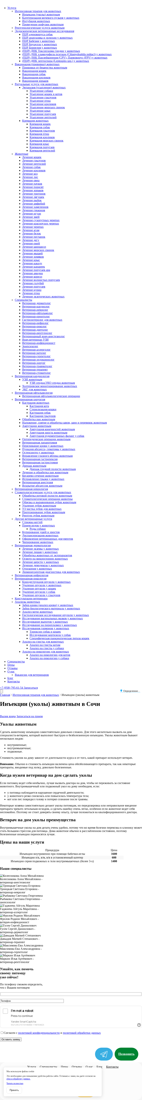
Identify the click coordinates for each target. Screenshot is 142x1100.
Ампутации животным (36, 426)
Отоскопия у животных (37, 568)
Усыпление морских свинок (47, 107)
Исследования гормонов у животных (45, 628)
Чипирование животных (37, 542)
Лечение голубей (33, 283)
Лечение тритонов (33, 193)
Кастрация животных (35, 402)
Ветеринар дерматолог (36, 303)
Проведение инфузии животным (43, 24)
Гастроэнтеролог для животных (42, 319)
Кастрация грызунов (43, 416)
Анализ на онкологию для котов (50, 654)
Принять (14, 1090)
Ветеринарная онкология (30, 578)
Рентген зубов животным (38, 515)
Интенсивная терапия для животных (38, 11)
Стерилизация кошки (43, 409)
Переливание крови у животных (42, 445)
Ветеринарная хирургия (30, 399)
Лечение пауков (32, 183)
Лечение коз (30, 173)
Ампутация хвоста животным (48, 432)
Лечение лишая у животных (40, 552)
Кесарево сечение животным (40, 475)
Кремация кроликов (42, 137)
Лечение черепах (33, 226)
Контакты (13, 681)
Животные (21, 153)
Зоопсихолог (30, 346)
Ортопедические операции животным (46, 439)
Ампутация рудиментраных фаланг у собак (57, 435)
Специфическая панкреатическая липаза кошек (59, 638)
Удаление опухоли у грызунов (41, 595)
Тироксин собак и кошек (45, 631)
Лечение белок (31, 233)
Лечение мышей (32, 253)
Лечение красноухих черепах (40, 223)
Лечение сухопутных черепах (41, 220)
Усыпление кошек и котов (46, 94)
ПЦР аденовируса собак (37, 34)
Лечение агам (30, 230)
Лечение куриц (31, 289)
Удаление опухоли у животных (41, 585)
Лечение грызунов (34, 160)
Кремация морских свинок (46, 140)
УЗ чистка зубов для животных (42, 508)
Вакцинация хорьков (35, 80)
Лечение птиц (31, 293)
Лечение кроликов (33, 170)
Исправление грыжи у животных (43, 479)
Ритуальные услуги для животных (36, 84)
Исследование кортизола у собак (50, 635)
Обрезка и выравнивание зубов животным (49, 502)
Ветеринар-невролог (35, 309)
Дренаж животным (34, 465)
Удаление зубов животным (39, 505)
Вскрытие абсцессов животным (42, 485)
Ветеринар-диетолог (35, 329)
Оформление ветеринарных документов (47, 538)
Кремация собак (40, 127)
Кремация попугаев (42, 147)
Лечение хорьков (32, 190)
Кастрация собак (40, 412)
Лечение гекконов (33, 210)
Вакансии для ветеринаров (32, 674)
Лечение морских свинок (38, 250)
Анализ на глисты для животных (43, 641)
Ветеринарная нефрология (31, 575)
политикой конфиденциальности (39, 1032)
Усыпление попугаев (43, 114)
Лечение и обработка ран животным (45, 472)
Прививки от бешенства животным (44, 67)
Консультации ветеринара (31, 598)
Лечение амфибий (33, 203)
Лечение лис (30, 177)
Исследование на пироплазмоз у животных (49, 625)
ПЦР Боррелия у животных (39, 47)
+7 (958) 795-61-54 (12, 687)
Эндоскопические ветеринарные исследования (44, 31)
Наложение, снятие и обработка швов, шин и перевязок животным (64, 422)
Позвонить (126, 1054)
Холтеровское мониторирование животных (49, 386)
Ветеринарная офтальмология (34, 392)
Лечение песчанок (33, 236)
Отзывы (12, 668)
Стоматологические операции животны (47, 499)
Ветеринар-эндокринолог (38, 359)
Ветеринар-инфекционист (38, 343)
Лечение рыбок (32, 200)
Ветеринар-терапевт (35, 369)
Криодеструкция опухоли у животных (46, 581)
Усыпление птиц (40, 100)
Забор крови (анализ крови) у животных (47, 605)
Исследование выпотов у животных (45, 621)
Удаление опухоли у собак (38, 591)
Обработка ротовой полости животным (47, 495)
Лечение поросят (33, 187)
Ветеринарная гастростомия (40, 462)
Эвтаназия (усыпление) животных (44, 87)
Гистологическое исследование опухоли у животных (55, 615)
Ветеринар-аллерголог (36, 349)
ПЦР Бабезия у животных (38, 41)
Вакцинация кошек (34, 70)
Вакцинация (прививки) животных (37, 64)
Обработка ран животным (38, 419)
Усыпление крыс (40, 110)
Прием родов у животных (38, 525)
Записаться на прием (29, 716)
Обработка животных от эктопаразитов (47, 555)
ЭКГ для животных (34, 389)
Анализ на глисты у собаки (47, 648)
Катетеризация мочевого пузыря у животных (50, 17)
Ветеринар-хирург (33, 362)
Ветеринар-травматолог (37, 366)
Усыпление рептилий (43, 117)
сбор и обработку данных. (18, 1079)
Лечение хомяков (33, 256)
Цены (11, 664)
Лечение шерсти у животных (40, 562)
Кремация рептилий (42, 150)
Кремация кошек (40, 124)
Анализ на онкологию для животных (45, 651)
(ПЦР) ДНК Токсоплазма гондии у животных (51, 51)
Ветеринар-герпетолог (36, 356)
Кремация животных (35, 120)
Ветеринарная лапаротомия (39, 442)
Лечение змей (31, 216)
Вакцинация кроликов (36, 77)
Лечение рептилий (34, 163)
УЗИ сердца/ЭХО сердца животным (52, 382)
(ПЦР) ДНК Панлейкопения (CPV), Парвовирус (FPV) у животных (64, 57)
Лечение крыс (31, 260)
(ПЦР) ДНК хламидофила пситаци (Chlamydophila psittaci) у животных (67, 54)
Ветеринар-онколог (34, 326)
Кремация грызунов (42, 130)
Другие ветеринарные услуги (33, 518)
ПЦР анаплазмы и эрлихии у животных (47, 37)
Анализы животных (27, 601)
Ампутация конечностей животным (52, 429)
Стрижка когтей (32, 522)
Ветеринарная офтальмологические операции (51, 396)
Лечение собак (31, 167)
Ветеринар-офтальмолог (37, 313)
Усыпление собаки (41, 90)
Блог (10, 678)
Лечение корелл (32, 276)
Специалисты (23, 299)
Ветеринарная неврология (31, 489)
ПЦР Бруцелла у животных (39, 44)
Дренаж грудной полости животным (53, 469)
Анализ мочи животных (37, 611)
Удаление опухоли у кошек (39, 588)
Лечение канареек (33, 266)
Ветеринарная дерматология (33, 545)
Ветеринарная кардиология (32, 376)
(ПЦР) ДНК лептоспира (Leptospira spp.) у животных (55, 60)
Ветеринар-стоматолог (36, 372)
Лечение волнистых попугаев (41, 279)
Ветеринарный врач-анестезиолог (43, 336)
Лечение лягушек (33, 197)
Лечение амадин (32, 273)
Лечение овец (31, 180)
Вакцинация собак (34, 74)
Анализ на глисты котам (45, 645)
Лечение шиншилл (34, 246)
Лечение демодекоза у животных (43, 565)
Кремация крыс (39, 143)
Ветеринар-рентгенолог (37, 333)
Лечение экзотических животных (43, 296)
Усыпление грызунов (43, 97)
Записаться (31, 687)
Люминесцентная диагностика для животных (51, 572)
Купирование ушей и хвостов (41, 532)
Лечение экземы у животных (40, 548)
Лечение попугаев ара (36, 270)
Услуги (11, 7)
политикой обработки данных (82, 1032)
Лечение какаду (32, 263)
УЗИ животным (32, 379)
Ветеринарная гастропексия (40, 459)
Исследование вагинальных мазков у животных (52, 618)
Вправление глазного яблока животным (47, 455)
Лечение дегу (30, 240)
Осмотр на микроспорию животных (45, 558)
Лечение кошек (31, 157)
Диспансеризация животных (40, 535)
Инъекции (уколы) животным (41, 14)
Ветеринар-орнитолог (36, 316)
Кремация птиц (39, 133)
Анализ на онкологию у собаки (49, 658)
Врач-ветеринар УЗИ (35, 339)
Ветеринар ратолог (34, 352)
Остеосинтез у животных (38, 452)
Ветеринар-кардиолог (36, 306)
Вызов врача (8, 716)
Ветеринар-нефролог (35, 323)
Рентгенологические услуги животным (40, 27)
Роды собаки (38, 528)
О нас (11, 671)
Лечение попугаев (33, 286)
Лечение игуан (31, 213)
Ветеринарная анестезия (37, 482)
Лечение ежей (31, 243)
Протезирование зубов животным (43, 512)
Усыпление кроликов (43, 104)
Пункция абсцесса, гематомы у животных (48, 449)
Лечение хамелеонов (35, 206)
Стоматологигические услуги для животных (43, 492)
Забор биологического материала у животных (51, 608)
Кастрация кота (39, 406)
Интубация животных (36, 21)
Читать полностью (14, 1083)
